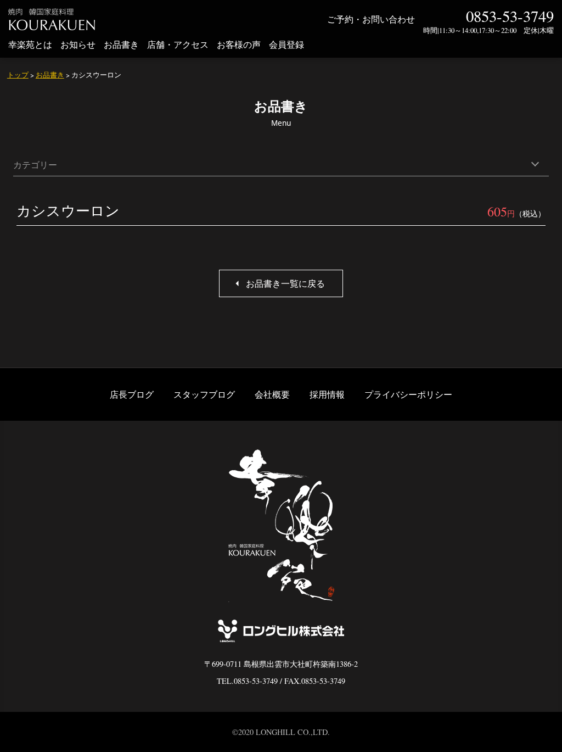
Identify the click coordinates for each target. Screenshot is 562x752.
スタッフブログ (204, 394)
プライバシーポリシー (408, 394)
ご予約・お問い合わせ (371, 19)
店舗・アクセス (178, 44)
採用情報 (327, 394)
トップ (18, 75)
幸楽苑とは (30, 44)
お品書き (121, 44)
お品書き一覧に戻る (285, 283)
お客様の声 (239, 44)
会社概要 (272, 394)
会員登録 (286, 44)
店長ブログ (132, 394)
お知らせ (77, 44)
